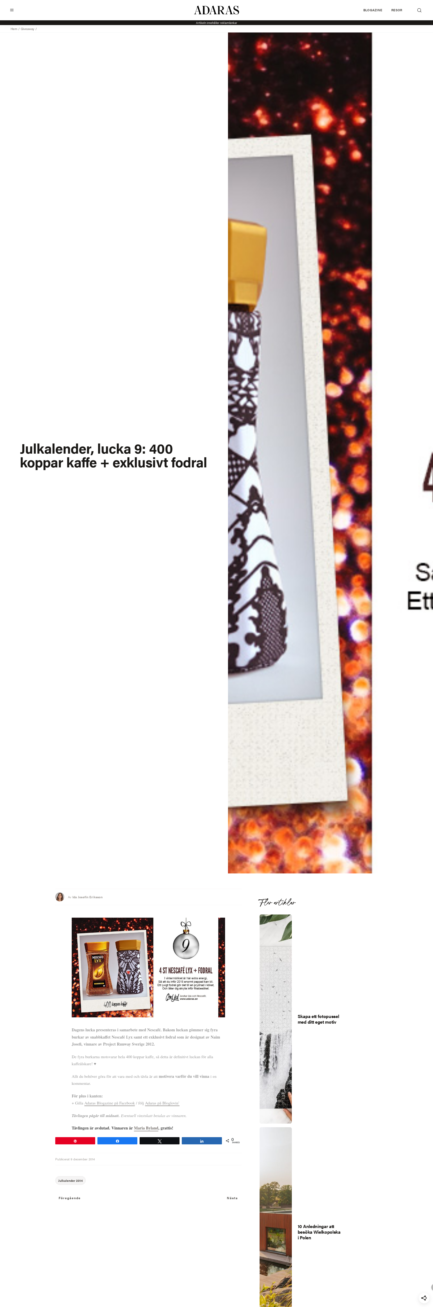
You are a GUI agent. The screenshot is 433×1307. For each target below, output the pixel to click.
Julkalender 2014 (70, 1180)
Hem (14, 28)
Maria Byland (146, 1128)
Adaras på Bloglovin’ (162, 1103)
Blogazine (372, 10)
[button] (12, 10)
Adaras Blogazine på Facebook (109, 1103)
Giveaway (28, 28)
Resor (396, 10)
